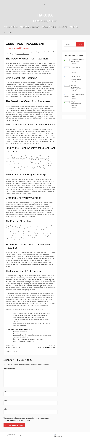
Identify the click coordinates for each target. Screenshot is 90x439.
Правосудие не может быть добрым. (77, 60)
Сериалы (62, 27)
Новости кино (11, 27)
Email (6, 400)
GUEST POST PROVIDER (46, 347)
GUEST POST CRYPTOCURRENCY (23, 342)
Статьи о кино (49, 27)
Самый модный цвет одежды (23, 334)
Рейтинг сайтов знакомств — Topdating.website (76, 78)
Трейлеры (73, 27)
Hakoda (45, 15)
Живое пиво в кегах (20, 332)
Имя (6, 391)
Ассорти (7, 32)
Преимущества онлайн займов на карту (76, 68)
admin (10, 48)
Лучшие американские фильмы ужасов (76, 87)
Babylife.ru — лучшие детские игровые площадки (77, 103)
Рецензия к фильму (29, 27)
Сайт (5, 409)
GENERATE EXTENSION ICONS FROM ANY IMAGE (28, 340)
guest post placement (22, 54)
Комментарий (9, 368)
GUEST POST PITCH (13, 347)
